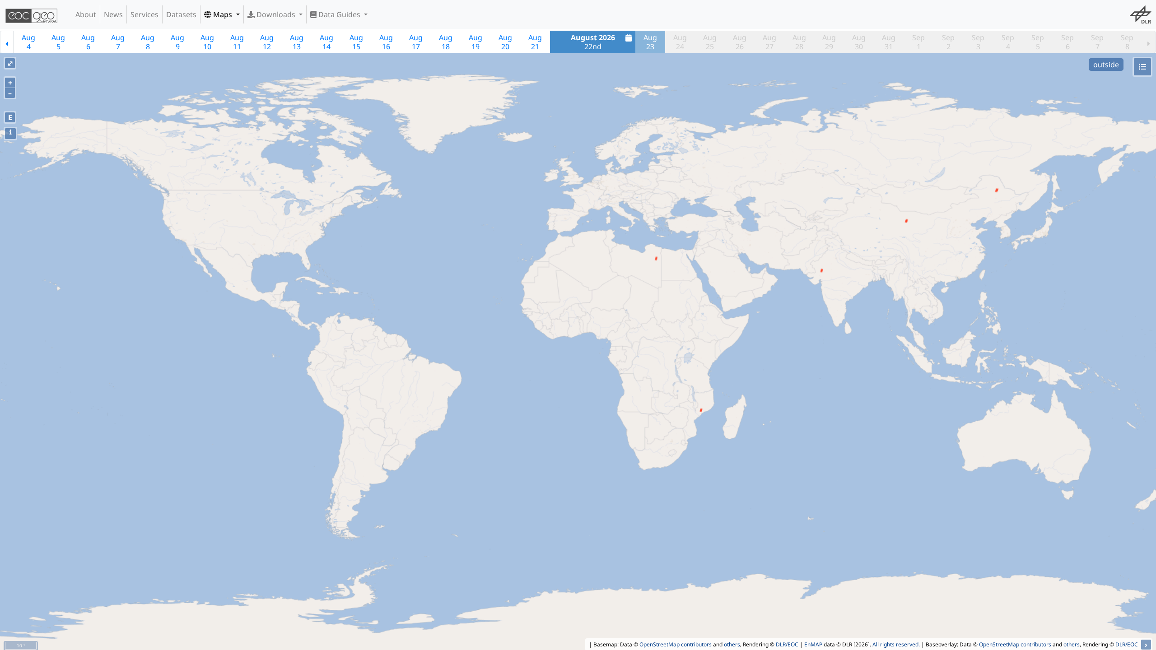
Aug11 (237, 41)
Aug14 (326, 41)
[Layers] (1142, 66)
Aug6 (88, 41)
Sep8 (1127, 41)
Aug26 (739, 41)
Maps (222, 14)
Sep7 (1097, 41)
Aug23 (650, 41)
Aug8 (147, 41)
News (113, 14)
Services (144, 14)
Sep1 (918, 41)
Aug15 (356, 41)
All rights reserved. (896, 644)
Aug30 (859, 41)
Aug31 (888, 41)
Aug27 (769, 41)
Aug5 (58, 41)
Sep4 (1008, 41)
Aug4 (28, 41)
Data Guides (339, 14)
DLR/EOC (787, 644)
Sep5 (1037, 41)
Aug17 (416, 41)
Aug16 (386, 41)
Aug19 (475, 41)
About (85, 14)
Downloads (276, 14)
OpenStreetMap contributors (675, 644)
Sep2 (948, 41)
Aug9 (177, 41)
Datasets (181, 14)
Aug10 (207, 41)
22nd (593, 41)
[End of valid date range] (1149, 42)
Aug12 (267, 41)
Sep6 (1067, 41)
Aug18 (445, 41)
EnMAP (813, 644)
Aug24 (680, 41)
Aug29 (829, 41)
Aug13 (296, 41)
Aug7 (118, 41)
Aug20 (505, 41)
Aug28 (799, 41)
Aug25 (710, 41)
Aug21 (535, 41)
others (732, 644)
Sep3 (978, 41)
